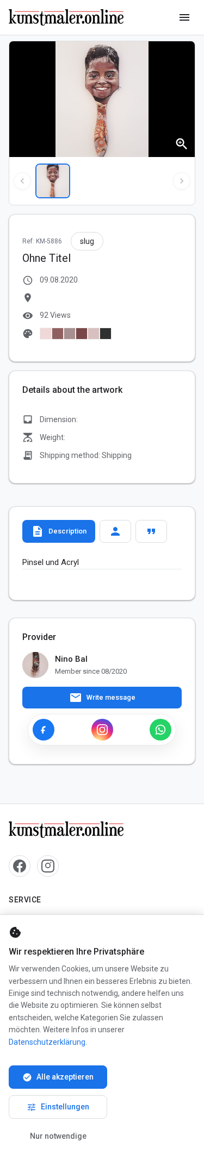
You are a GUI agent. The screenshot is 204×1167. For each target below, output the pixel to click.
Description (58, 531)
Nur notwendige (58, 1136)
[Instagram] (102, 730)
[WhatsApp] (160, 730)
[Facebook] (43, 730)
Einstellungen (58, 1107)
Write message (102, 697)
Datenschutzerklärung (47, 1042)
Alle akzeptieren (58, 1077)
